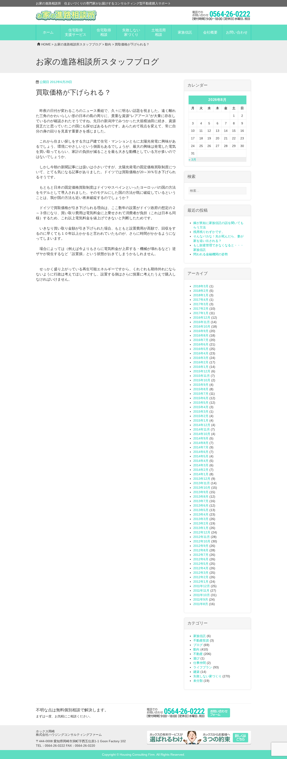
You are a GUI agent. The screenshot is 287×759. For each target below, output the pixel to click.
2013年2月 (201, 523)
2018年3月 (201, 286)
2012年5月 (201, 563)
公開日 (56, 82)
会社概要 (210, 32)
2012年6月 (201, 559)
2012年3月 (201, 572)
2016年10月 (201, 326)
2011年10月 (201, 595)
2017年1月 (201, 313)
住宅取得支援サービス (75, 32)
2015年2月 (201, 416)
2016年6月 (201, 344)
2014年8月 (201, 443)
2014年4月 (201, 461)
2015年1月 (201, 420)
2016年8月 (201, 335)
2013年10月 (201, 487)
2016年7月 (201, 340)
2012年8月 (201, 550)
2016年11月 (201, 322)
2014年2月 (201, 469)
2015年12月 (201, 371)
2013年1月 (201, 528)
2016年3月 (201, 358)
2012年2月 (201, 577)
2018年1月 (201, 295)
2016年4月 (201, 353)
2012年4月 (201, 568)
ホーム (48, 32)
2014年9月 (201, 438)
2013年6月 (201, 505)
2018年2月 (201, 290)
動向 (108, 44)
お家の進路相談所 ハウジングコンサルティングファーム (66, 15)
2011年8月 (200, 604)
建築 (196, 672)
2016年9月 (201, 331)
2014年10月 (201, 434)
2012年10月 (201, 541)
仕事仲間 (199, 663)
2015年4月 (201, 407)
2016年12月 (201, 317)
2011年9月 (200, 599)
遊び (196, 658)
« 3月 (192, 159)
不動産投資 (201, 640)
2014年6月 (201, 452)
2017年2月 (201, 308)
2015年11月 (201, 375)
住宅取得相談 (104, 32)
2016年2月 (201, 362)
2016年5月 (201, 349)
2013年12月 (201, 478)
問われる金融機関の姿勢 (210, 254)
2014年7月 (201, 447)
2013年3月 (201, 519)
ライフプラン (202, 667)
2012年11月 (201, 537)
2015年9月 (201, 384)
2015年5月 (201, 402)
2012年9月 (201, 546)
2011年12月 (201, 586)
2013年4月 (201, 514)
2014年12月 (201, 425)
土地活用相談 (158, 32)
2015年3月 (201, 411)
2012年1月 (201, 581)
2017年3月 (201, 304)
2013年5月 (201, 510)
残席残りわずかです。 (209, 232)
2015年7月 (201, 393)
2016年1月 (201, 367)
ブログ (198, 645)
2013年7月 (201, 501)
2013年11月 (201, 483)
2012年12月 (201, 532)
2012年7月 (201, 554)
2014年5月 (201, 456)
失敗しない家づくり (131, 32)
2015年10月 (201, 380)
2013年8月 (201, 496)
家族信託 (185, 32)
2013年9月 (201, 492)
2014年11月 (201, 429)
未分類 (198, 680)
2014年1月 (201, 474)
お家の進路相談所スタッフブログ (77, 44)
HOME (46, 44)
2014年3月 (201, 465)
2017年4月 (201, 299)
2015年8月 (201, 389)
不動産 (198, 654)
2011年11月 (201, 590)
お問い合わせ (237, 32)
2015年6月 (201, 398)
